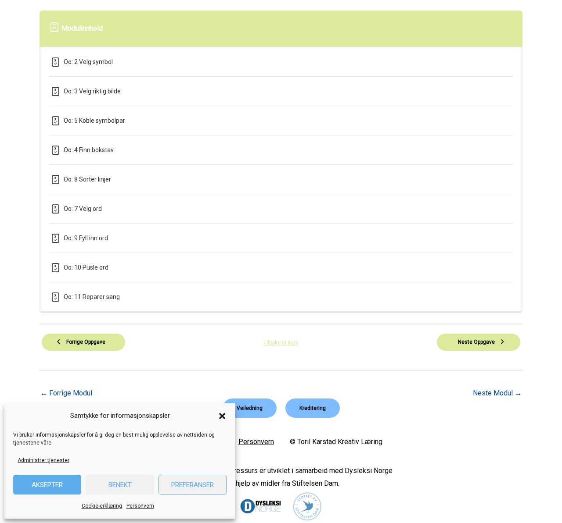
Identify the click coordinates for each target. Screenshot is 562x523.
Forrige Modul (66, 393)
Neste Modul (497, 393)
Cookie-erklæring (102, 506)
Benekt (120, 485)
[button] (222, 416)
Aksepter (47, 485)
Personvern (140, 506)
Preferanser (192, 485)
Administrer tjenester (43, 460)
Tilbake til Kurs (281, 343)
